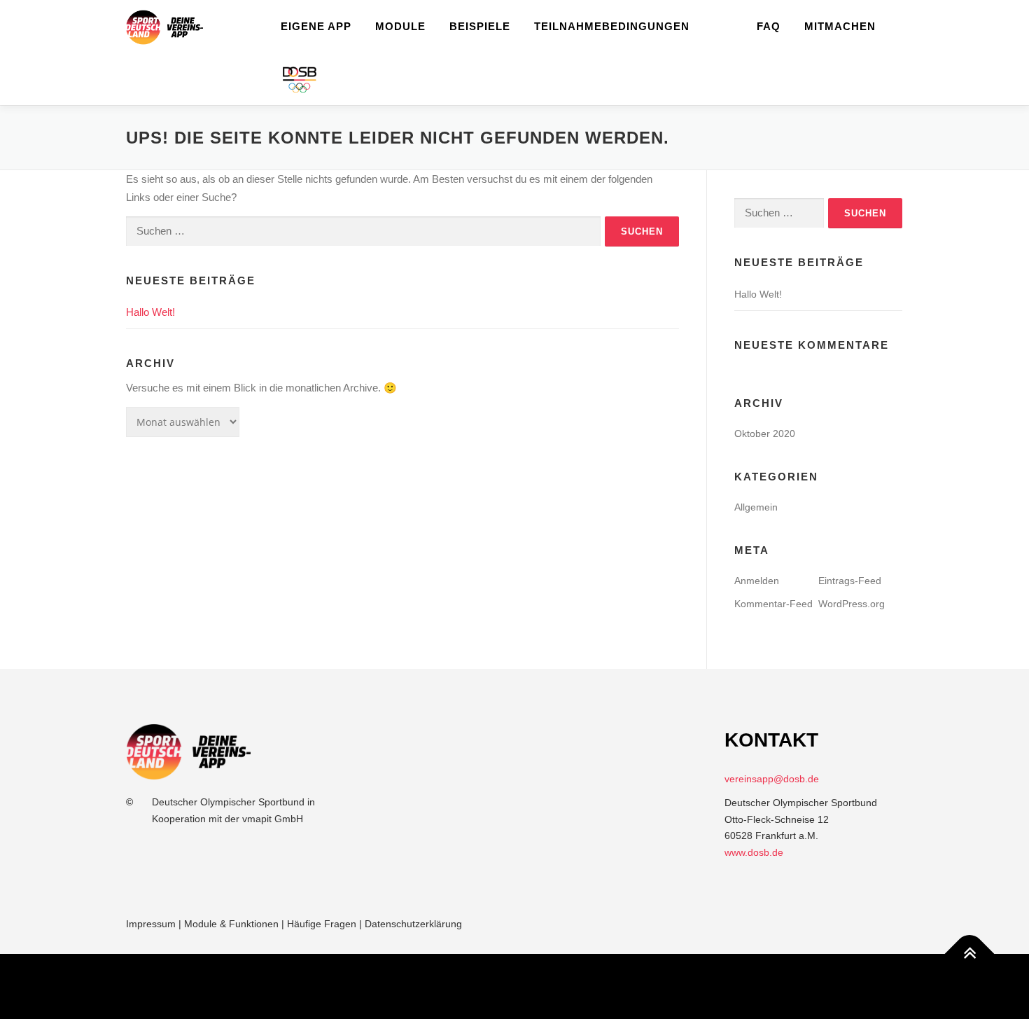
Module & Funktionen (231, 923)
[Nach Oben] (970, 953)
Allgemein (756, 507)
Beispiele (479, 26)
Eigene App (316, 26)
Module (400, 26)
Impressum (151, 923)
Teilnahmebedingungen (612, 26)
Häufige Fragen (321, 923)
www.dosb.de (753, 852)
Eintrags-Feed (849, 580)
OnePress (526, 986)
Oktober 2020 (764, 433)
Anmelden (756, 580)
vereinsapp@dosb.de (771, 778)
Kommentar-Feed (773, 603)
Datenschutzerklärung (413, 923)
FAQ (768, 26)
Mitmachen (840, 26)
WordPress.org (851, 603)
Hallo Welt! (150, 312)
